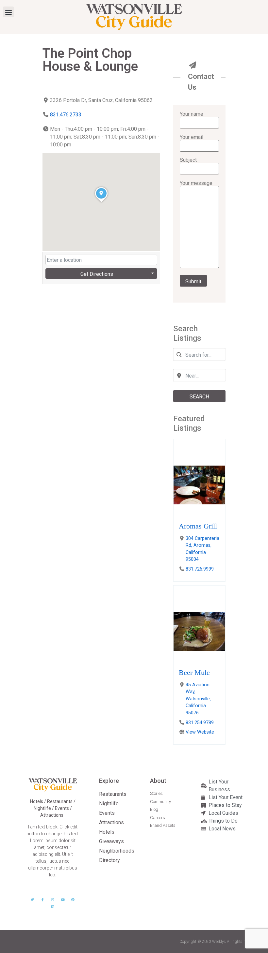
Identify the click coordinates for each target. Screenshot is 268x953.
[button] (8, 12)
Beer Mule (194, 672)
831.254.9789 (200, 722)
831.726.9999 (200, 569)
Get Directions (96, 274)
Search (199, 397)
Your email (191, 137)
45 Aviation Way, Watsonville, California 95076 (198, 699)
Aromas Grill (198, 526)
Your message (196, 183)
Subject (188, 160)
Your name (191, 114)
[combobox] (199, 354)
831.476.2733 (65, 115)
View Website (200, 732)
